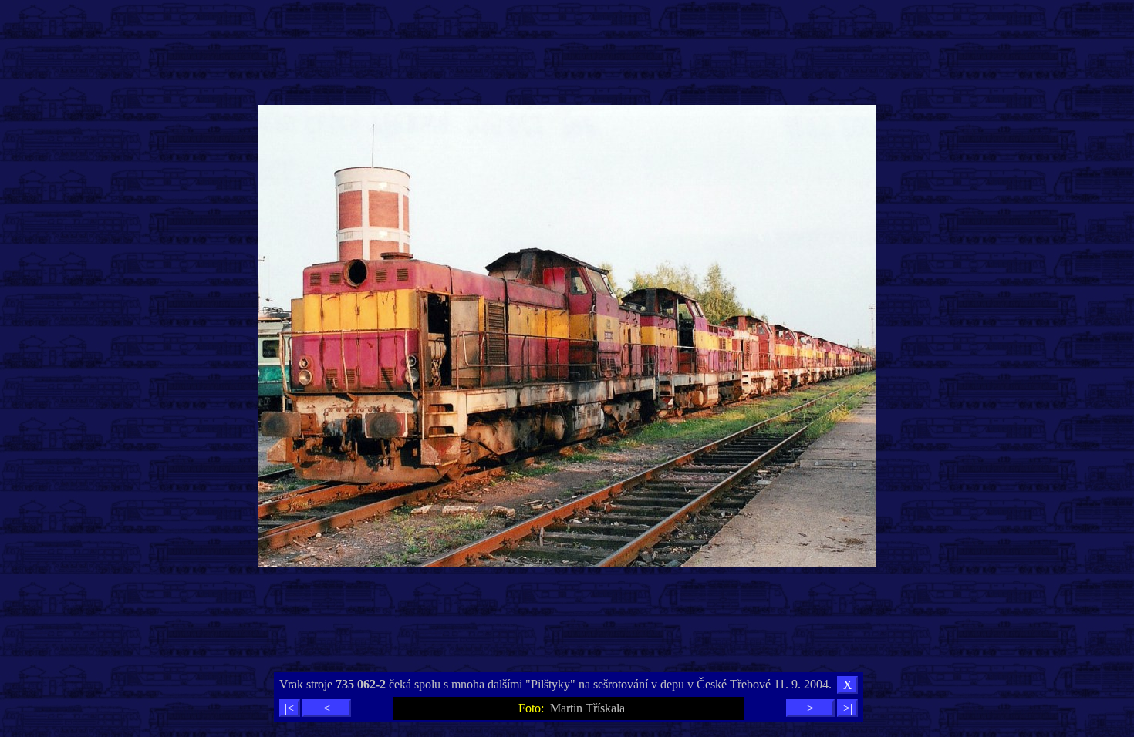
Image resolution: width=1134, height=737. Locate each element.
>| (847, 708)
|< (289, 708)
